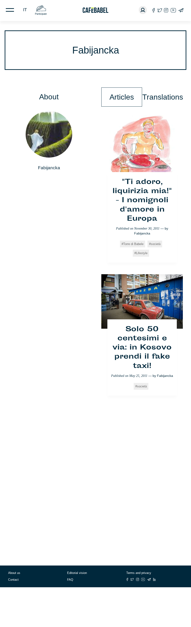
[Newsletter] (181, 10)
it (25, 9)
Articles (121, 97)
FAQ (70, 579)
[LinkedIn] (154, 579)
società (155, 244)
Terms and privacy (138, 573)
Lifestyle (141, 253)
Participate (41, 13)
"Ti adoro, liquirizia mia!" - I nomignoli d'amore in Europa (142, 200)
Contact (13, 579)
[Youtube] (173, 10)
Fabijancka (142, 233)
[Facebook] (153, 10)
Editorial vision (77, 573)
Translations (162, 97)
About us (14, 573)
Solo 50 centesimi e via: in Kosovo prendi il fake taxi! (142, 348)
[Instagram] (166, 10)
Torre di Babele (133, 244)
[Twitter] (159, 10)
